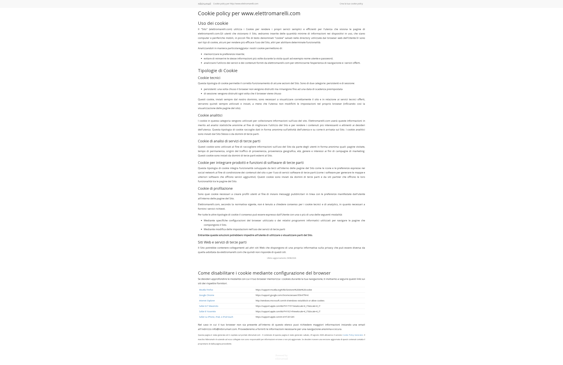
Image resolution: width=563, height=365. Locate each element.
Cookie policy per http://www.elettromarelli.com (235, 3)
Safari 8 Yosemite (207, 311)
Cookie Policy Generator (352, 335)
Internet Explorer (207, 300)
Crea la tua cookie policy (351, 3)
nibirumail (204, 3)
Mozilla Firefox (206, 289)
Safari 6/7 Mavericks (208, 306)
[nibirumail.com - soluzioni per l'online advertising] (281, 358)
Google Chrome (206, 295)
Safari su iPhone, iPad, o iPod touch (216, 316)
